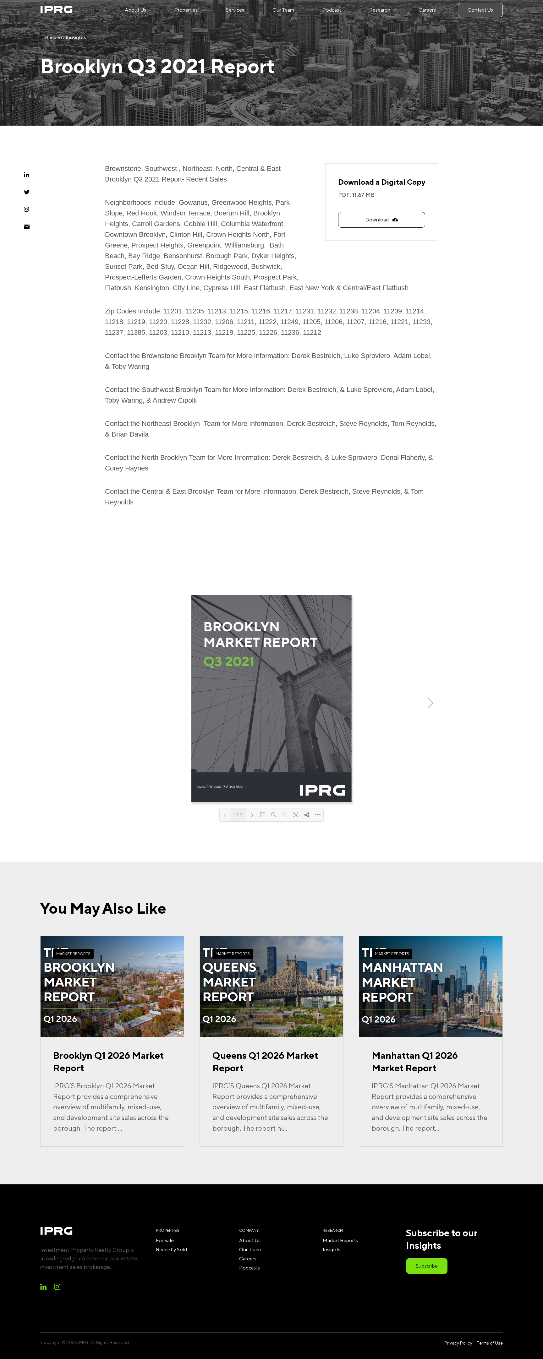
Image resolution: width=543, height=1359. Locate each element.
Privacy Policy (458, 1342)
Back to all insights (65, 38)
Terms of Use (490, 1342)
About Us (135, 10)
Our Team (283, 10)
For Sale (165, 1240)
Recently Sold (171, 1250)
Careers (427, 10)
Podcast (331, 10)
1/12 (238, 815)
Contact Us (480, 10)
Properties (186, 10)
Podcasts (249, 1268)
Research (379, 10)
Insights (331, 1250)
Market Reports (340, 1240)
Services (235, 10)
